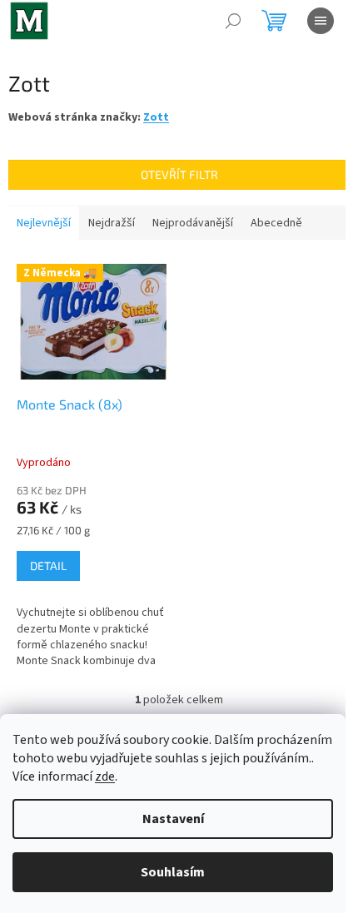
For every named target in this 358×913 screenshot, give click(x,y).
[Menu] (320, 20)
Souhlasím (173, 872)
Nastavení (173, 819)
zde (105, 776)
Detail (48, 565)
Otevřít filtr (179, 174)
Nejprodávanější (192, 223)
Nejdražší (111, 223)
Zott (156, 117)
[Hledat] (233, 20)
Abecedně (276, 223)
